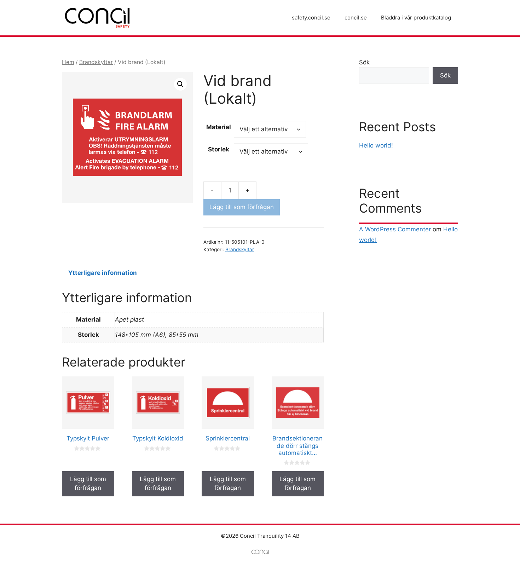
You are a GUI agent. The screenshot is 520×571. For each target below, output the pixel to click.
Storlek (218, 149)
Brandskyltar (96, 62)
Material (218, 127)
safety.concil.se (311, 17)
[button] (180, 84)
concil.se (356, 17)
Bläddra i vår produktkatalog (416, 17)
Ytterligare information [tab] (102, 272)
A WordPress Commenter (395, 229)
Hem (68, 62)
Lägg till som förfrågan (241, 206)
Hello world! (376, 145)
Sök (364, 62)
